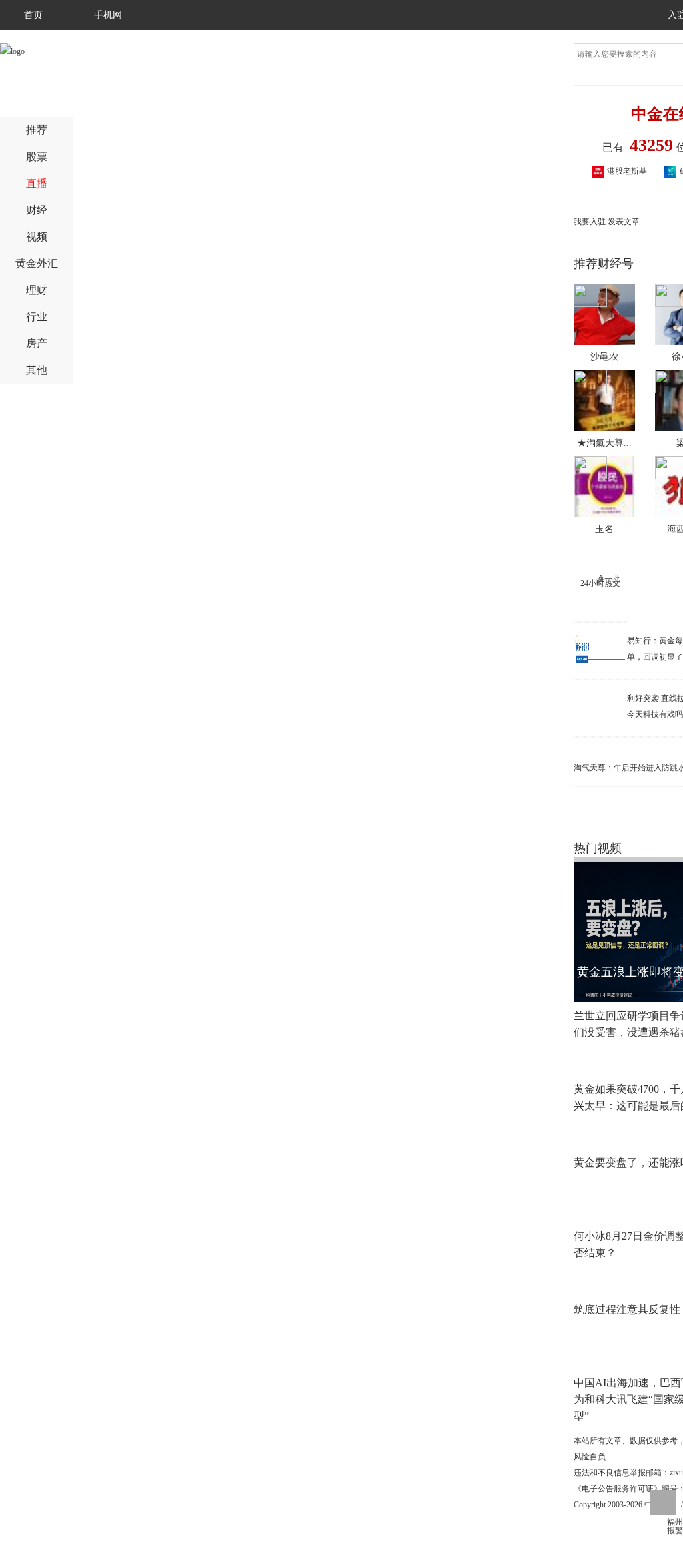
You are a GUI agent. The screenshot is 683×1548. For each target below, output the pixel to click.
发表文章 (624, 221)
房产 (36, 343)
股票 (36, 156)
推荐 (36, 130)
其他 (36, 370)
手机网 (108, 15)
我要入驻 (590, 221)
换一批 (608, 578)
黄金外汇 (36, 263)
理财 (36, 290)
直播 (36, 183)
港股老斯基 (612, 171)
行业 (36, 316)
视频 (36, 236)
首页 (33, 15)
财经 (36, 210)
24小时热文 (600, 583)
